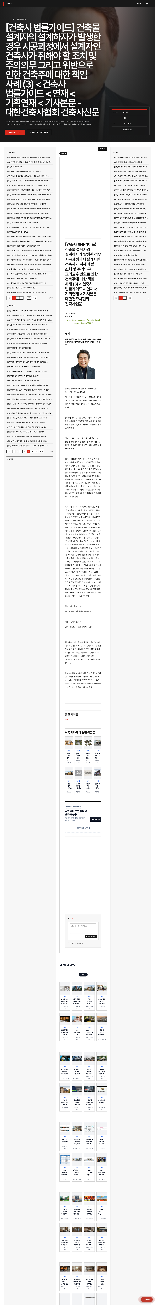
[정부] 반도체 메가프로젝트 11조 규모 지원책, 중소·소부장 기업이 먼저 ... (28, 176)
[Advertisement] (83, 202)
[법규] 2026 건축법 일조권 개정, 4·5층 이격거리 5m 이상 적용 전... (27, 204)
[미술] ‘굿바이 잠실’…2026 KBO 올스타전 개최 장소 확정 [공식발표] (131, 227)
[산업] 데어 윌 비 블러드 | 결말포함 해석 (125, 255)
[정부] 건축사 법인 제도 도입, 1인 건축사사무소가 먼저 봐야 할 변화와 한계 (28, 199)
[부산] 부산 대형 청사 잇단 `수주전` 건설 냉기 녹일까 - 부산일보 (25, 432)
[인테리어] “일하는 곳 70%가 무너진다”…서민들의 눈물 (23, 366)
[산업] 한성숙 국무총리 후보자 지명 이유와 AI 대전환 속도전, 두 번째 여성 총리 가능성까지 (131, 171)
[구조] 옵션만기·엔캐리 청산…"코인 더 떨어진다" (128, 274)
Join (146, 3)
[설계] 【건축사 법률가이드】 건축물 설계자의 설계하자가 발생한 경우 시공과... (29, 339)
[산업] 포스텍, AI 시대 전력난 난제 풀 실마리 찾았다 (129, 204)
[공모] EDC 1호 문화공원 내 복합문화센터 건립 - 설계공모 (24, 171)
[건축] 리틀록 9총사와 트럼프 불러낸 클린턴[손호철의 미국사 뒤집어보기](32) (131, 218)
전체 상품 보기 (96, 819)
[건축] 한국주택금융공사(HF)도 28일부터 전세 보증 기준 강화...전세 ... (27, 371)
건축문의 (147, 1299)
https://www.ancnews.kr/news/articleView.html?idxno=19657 (83, 321)
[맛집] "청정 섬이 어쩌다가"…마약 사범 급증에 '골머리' (22, 376)
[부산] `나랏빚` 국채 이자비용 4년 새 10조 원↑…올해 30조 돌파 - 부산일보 (29, 404)
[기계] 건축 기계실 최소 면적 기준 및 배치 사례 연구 (22, 288)
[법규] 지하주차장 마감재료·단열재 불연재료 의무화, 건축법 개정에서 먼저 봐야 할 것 (30, 195)
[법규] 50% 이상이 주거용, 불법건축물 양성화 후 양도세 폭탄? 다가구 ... (28, 185)
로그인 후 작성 (90, 936)
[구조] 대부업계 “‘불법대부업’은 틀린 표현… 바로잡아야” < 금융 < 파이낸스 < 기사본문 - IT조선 (131, 185)
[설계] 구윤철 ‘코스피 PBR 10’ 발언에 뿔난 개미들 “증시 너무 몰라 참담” (28, 385)
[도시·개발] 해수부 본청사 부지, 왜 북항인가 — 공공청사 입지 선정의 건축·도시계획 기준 (30, 260)
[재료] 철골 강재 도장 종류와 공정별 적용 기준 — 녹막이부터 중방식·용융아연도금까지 (30, 241)
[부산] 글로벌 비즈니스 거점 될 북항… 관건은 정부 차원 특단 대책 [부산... (28, 311)
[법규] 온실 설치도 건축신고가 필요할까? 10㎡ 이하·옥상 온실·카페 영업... (28, 181)
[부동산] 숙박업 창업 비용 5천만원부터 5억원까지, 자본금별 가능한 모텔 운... (29, 209)
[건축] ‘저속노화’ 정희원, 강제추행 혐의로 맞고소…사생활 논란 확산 (131, 292)
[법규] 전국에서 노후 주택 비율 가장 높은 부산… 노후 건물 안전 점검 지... (28, 408)
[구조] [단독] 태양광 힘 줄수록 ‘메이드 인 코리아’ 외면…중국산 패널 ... (27, 441)
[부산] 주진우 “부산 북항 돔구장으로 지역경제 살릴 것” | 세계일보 (26, 422)
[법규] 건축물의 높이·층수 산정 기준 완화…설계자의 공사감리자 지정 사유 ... (29, 353)
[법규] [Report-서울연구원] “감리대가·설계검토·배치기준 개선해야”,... (28, 325)
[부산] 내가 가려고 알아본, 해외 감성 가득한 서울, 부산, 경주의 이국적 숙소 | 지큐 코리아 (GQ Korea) (131, 209)
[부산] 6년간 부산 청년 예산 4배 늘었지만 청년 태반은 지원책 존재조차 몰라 (131, 167)
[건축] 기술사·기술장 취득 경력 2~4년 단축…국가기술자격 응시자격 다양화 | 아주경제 (131, 190)
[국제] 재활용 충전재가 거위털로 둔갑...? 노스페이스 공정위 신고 (131, 269)
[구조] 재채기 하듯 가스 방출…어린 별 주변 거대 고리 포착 (130, 199)
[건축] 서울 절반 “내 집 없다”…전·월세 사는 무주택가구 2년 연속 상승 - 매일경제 (30, 413)
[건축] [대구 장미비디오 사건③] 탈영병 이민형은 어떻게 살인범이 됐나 (131, 222)
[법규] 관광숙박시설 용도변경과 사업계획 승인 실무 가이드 (24, 246)
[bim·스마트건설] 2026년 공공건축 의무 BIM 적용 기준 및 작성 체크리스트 (29, 274)
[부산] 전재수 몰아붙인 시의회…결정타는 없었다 (128, 162)
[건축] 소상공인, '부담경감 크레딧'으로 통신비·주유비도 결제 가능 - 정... (28, 418)
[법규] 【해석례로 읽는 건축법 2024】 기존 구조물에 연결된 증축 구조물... (28, 329)
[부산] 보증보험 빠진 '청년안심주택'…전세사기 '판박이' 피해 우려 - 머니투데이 (29, 394)
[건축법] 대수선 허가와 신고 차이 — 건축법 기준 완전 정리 (24, 269)
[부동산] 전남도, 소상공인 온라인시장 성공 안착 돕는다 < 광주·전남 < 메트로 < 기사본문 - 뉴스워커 (131, 181)
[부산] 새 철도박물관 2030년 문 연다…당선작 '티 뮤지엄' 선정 (131, 232)
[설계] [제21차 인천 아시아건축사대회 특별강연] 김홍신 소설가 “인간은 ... (28, 357)
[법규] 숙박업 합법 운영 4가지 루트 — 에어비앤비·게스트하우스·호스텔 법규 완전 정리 (30, 264)
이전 (9, 298)
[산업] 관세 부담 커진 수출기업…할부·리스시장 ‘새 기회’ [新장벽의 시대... (28, 446)
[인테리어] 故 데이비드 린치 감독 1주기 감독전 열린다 (129, 264)
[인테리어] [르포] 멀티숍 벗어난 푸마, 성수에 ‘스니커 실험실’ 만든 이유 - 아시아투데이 (131, 246)
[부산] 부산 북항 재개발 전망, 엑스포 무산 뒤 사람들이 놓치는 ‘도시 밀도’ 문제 (29, 162)
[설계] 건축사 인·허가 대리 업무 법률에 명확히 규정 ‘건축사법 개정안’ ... (27, 362)
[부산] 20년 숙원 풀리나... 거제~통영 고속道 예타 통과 (23, 380)
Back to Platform (39, 132)
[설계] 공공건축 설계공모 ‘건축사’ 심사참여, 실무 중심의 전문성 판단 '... (27, 334)
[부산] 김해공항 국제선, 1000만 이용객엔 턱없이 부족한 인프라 (131, 278)
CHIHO (9, 3)
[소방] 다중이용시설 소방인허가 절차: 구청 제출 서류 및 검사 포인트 (26, 292)
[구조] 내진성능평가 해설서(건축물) (17, 232)
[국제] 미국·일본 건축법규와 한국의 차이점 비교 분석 (22, 278)
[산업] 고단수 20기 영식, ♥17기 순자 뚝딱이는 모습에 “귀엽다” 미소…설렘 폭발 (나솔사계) (131, 195)
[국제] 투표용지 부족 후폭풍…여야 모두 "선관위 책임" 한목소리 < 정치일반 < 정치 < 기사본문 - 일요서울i (131, 176)
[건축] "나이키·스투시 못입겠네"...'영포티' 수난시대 (129, 283)
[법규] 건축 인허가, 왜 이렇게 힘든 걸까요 (19, 348)
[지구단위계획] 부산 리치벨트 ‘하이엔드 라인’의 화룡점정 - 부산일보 (26, 427)
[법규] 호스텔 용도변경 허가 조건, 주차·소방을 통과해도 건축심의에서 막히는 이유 (30, 218)
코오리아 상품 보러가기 (83, 828)
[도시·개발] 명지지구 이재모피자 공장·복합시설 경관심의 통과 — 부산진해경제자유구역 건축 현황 (30, 250)
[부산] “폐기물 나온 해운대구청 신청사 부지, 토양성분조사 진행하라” (26, 436)
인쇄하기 (102, 148)
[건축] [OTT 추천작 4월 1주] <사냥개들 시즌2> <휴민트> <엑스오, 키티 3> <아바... (131, 250)
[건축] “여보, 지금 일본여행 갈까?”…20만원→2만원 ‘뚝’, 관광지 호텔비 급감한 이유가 (131, 288)
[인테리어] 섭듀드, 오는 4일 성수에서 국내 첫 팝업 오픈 (130, 236)
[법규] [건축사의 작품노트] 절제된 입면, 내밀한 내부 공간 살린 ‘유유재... (28, 343)
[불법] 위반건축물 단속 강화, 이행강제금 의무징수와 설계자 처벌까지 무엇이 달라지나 (30, 190)
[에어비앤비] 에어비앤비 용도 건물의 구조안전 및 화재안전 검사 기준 (26, 283)
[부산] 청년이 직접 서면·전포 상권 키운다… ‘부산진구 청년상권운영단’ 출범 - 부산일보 (30, 399)
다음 (34, 298)
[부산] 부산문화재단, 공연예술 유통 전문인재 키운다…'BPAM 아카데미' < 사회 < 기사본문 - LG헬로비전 (131, 241)
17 (29, 298)
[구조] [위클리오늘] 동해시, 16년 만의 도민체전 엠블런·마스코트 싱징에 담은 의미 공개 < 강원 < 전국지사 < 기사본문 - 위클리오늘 (131, 213)
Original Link (127, 129)
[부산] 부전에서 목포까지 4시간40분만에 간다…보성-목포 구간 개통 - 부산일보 (30, 320)
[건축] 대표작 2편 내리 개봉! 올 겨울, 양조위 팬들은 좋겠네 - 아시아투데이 (131, 260)
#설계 (66, 719)
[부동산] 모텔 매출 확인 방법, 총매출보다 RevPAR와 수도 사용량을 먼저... (28, 213)
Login (138, 3)
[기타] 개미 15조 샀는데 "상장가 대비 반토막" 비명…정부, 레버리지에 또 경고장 (131, 157)
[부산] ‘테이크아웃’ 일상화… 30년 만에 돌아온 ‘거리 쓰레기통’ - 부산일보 (28, 390)
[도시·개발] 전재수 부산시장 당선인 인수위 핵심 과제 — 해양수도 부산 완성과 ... (30, 255)
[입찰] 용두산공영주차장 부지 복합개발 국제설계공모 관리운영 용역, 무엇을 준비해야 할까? (30, 157)
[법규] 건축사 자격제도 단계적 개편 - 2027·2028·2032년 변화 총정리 (28, 227)
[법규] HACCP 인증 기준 (14, 167)
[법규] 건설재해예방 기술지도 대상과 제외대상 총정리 (22, 222)
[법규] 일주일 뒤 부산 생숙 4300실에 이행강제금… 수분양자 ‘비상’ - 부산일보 (29, 315)
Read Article (15, 132)
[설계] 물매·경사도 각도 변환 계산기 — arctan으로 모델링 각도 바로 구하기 (29, 236)
